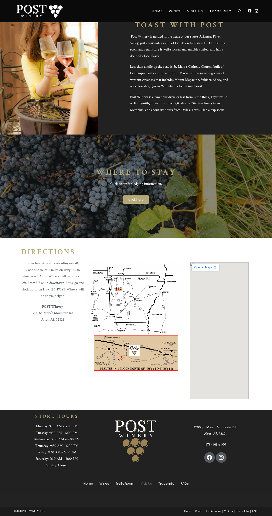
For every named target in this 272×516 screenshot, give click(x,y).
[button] (136, 199)
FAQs (185, 483)
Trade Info (166, 483)
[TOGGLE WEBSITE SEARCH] (239, 11)
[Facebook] (209, 457)
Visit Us (146, 483)
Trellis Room (124, 483)
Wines (104, 483)
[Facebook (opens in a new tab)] (249, 11)
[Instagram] (221, 457)
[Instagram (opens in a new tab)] (256, 11)
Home (88, 483)
